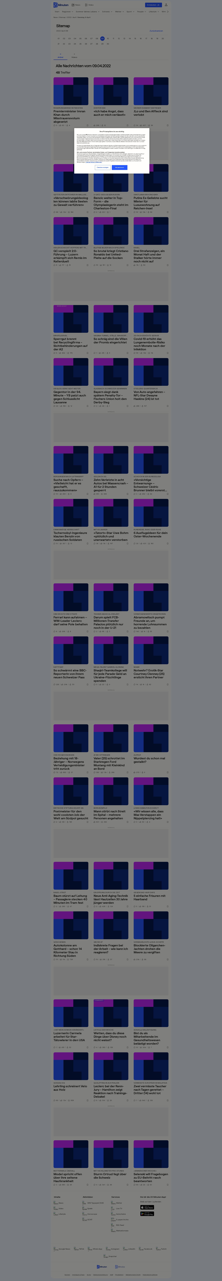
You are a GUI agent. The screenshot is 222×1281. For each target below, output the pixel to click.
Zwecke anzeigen (103, 167)
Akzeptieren (119, 167)
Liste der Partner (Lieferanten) (94, 162)
